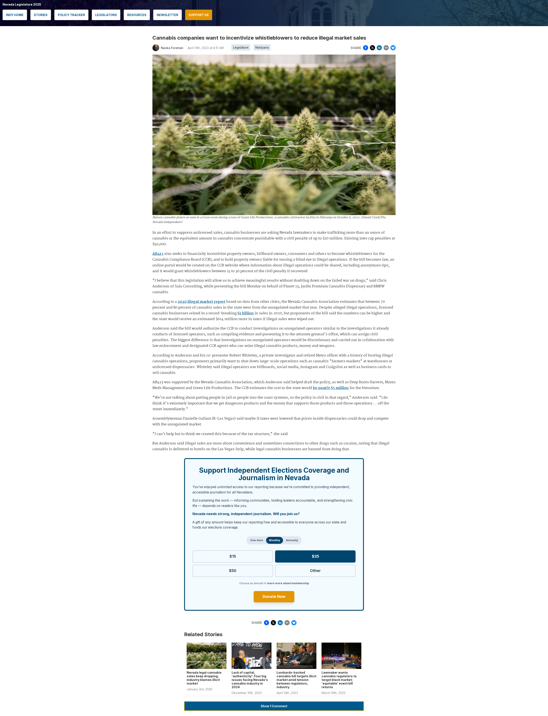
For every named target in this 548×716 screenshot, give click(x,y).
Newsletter (167, 15)
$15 (232, 556)
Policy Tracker (71, 15)
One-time (256, 540)
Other (315, 570)
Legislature (241, 47)
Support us (199, 15)
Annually (292, 540)
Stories (41, 15)
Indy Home (15, 15)
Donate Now (274, 596)
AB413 (157, 254)
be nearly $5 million (331, 388)
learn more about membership (288, 583)
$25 (315, 556)
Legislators (106, 15)
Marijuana (262, 47)
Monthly (274, 540)
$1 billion (245, 313)
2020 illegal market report (201, 302)
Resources (136, 15)
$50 (232, 570)
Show (274, 706)
